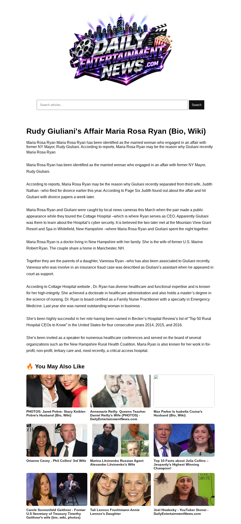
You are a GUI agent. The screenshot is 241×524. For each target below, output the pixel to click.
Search (196, 105)
